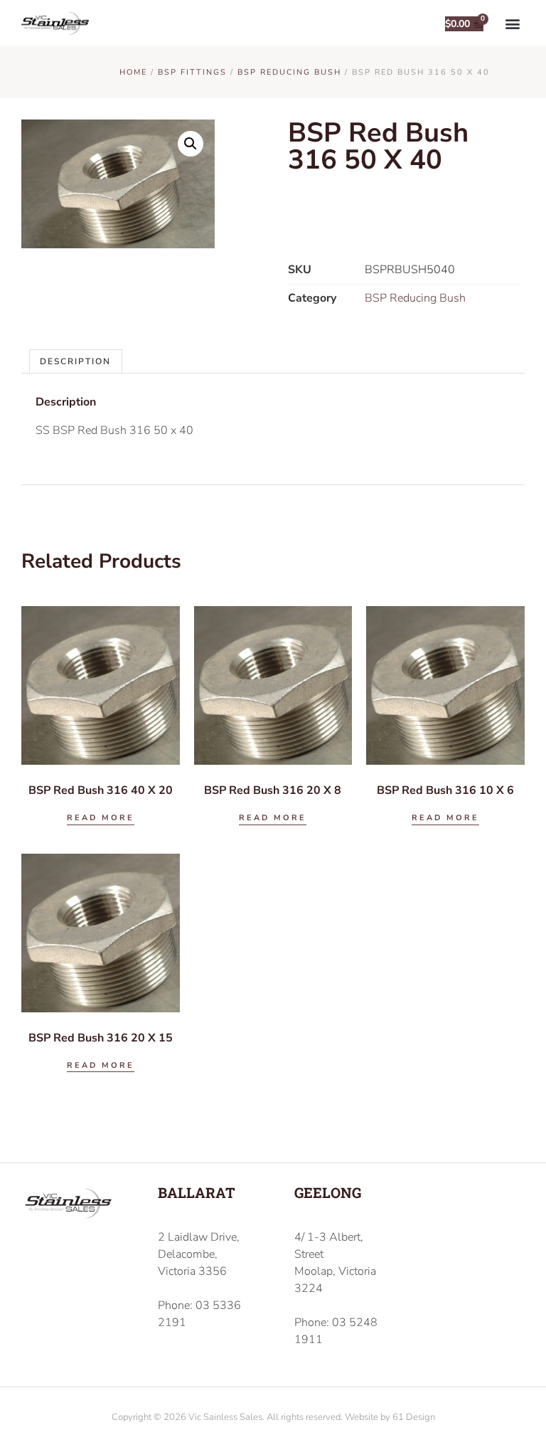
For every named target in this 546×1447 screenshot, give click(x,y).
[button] (513, 23)
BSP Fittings (192, 72)
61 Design (413, 1417)
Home (133, 72)
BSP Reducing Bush (289, 72)
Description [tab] (75, 361)
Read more (100, 817)
